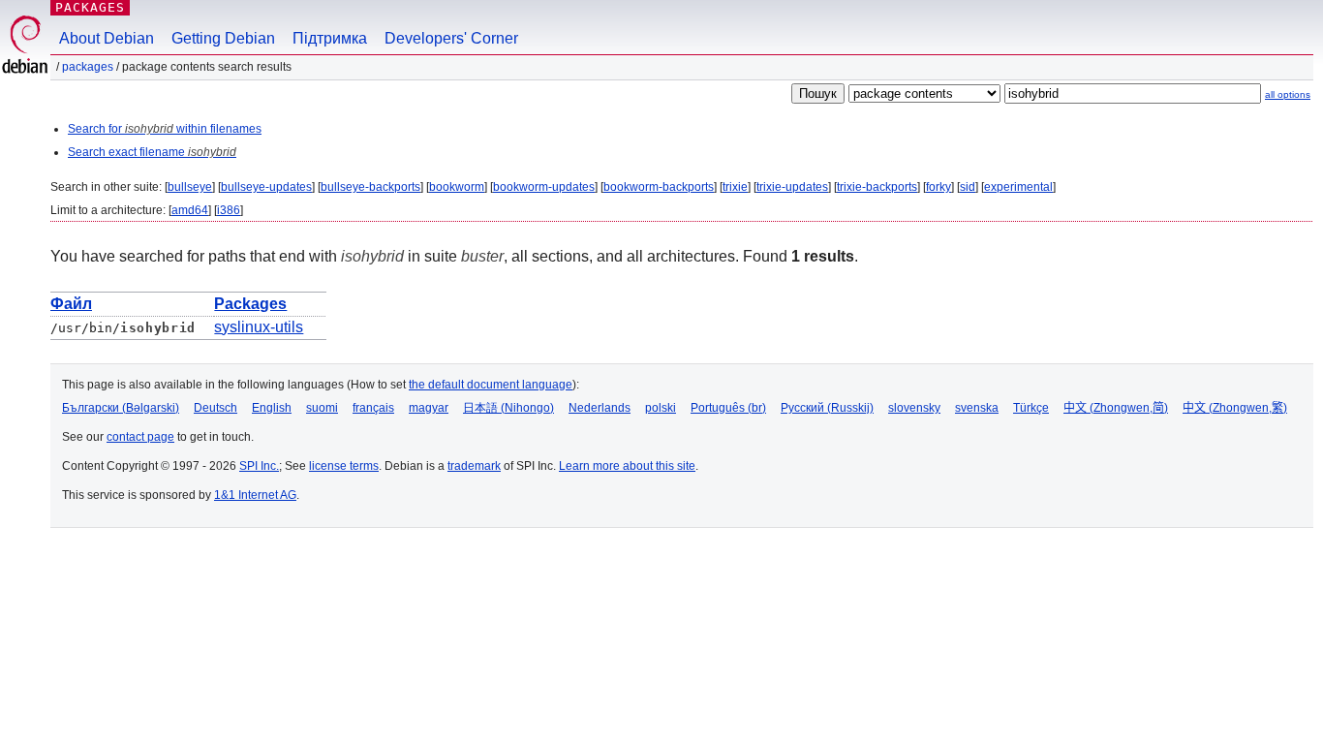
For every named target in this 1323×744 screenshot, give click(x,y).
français (373, 408)
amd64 (189, 210)
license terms (344, 466)
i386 (228, 210)
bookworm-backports (658, 187)
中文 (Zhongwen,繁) (1235, 408)
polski (660, 408)
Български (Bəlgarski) (120, 408)
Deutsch (215, 408)
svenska (977, 408)
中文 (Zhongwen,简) (1115, 408)
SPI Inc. (259, 466)
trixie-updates (792, 187)
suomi (322, 408)
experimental (1018, 187)
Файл (71, 303)
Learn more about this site (627, 466)
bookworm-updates (544, 187)
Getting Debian (223, 38)
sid (967, 187)
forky (938, 187)
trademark (474, 466)
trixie (735, 187)
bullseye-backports (370, 187)
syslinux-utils (258, 327)
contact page (140, 437)
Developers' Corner (451, 38)
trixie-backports (877, 187)
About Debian (106, 38)
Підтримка (329, 38)
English (272, 408)
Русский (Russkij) (827, 408)
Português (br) (728, 408)
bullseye (190, 187)
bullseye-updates (266, 187)
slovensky (914, 408)
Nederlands (600, 408)
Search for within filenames (165, 129)
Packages (90, 7)
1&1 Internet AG (255, 495)
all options (1287, 94)
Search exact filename (152, 152)
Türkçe (1031, 408)
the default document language (490, 384)
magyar (428, 408)
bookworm (456, 187)
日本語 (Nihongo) (508, 408)
